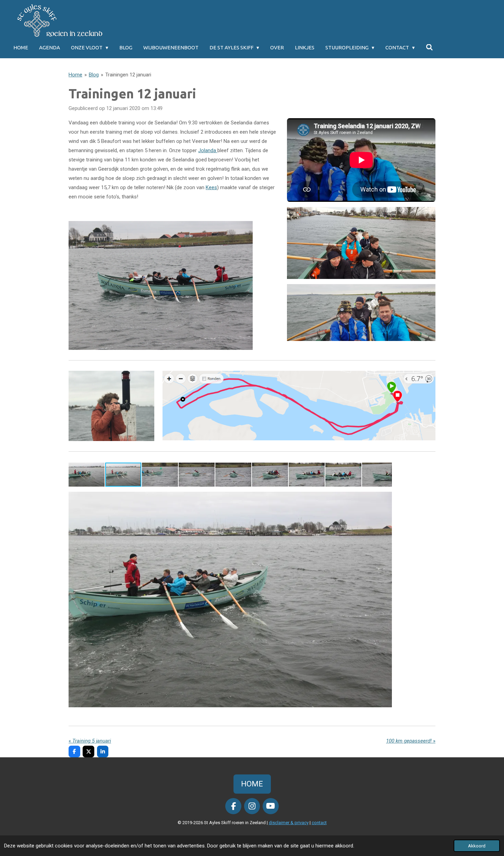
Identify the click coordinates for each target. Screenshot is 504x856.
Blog (94, 75)
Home (75, 75)
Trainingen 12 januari (128, 75)
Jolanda (207, 150)
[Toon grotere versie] (161, 285)
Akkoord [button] (476, 845)
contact (319, 822)
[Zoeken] (429, 47)
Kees (211, 187)
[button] (87, 474)
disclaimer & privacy (289, 822)
